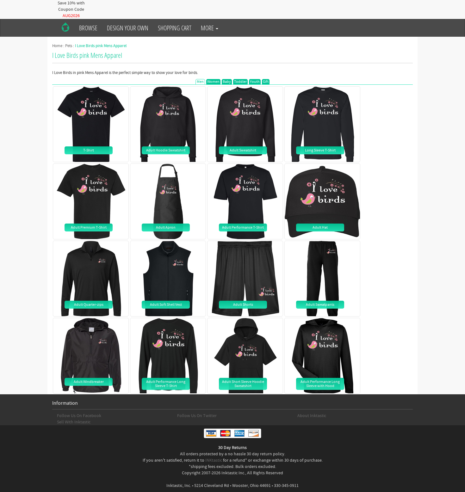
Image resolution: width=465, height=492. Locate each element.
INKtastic (213, 460)
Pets (68, 45)
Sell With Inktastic (73, 422)
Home (57, 45)
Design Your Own (127, 28)
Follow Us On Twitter (197, 416)
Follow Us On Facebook (79, 416)
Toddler (240, 81)
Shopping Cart (174, 28)
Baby (227, 81)
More (208, 28)
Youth (255, 81)
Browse (88, 28)
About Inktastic (311, 416)
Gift (266, 81)
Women (213, 81)
